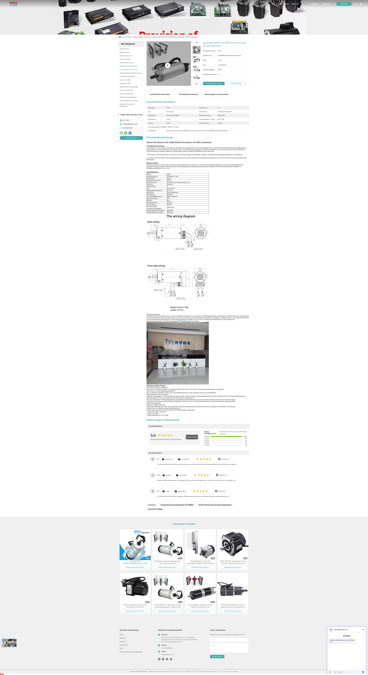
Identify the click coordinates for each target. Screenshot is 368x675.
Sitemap (151, 671)
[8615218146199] (167, 659)
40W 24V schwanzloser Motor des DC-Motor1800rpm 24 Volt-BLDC (135, 606)
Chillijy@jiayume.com (130, 124)
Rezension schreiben (192, 437)
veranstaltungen (315, 4)
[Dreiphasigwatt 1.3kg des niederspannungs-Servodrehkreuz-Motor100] (167, 544)
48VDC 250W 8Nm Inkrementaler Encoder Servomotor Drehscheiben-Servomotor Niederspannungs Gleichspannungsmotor (233, 562)
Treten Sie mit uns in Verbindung (131, 652)
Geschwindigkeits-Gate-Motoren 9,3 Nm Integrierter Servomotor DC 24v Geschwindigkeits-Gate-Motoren (200, 606)
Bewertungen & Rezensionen (217, 94)
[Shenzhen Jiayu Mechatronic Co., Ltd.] (13, 3)
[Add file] (330, 672)
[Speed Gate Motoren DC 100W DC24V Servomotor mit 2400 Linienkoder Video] (169, 63)
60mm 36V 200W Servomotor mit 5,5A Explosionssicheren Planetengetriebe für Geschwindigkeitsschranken (233, 606)
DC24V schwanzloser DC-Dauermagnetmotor (215, 505)
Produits (128, 37)
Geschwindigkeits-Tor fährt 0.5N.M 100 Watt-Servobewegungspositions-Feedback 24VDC (167, 606)
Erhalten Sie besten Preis (213, 83)
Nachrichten (124, 645)
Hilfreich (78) (223, 475)
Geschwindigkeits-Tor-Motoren (142, 37)
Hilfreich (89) (225, 459)
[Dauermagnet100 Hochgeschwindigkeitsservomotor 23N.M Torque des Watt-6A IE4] (135, 544)
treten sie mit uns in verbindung (327, 4)
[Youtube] (163, 659)
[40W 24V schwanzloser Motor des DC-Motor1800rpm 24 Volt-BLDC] (135, 588)
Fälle (121, 648)
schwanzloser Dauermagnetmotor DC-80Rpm (177, 505)
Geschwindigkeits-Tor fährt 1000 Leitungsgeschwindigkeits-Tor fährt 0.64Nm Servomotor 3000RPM (200, 562)
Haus (287, 4)
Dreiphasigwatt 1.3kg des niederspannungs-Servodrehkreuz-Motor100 (167, 562)
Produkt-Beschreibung (188, 94)
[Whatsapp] (121, 133)
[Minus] (363, 630)
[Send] (363, 672)
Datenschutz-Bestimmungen (138, 671)
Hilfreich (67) (222, 491)
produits (304, 4)
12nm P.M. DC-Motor (155, 509)
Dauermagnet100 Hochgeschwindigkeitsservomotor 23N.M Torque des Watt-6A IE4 (135, 562)
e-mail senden (217, 656)
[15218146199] (171, 659)
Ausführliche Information (160, 94)
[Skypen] (130, 133)
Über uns (295, 4)
